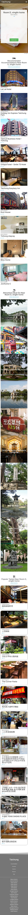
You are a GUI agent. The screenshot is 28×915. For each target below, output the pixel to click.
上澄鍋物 (5, 631)
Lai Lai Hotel (6, 89)
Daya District (14, 889)
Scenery (14, 869)
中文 (14, 874)
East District (5, 705)
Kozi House (5, 212)
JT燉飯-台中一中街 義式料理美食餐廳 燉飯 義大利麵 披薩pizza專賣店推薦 (13, 789)
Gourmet (14, 866)
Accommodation (14, 863)
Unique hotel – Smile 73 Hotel (13, 164)
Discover (14, 871)
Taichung (5, 1)
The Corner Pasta (9, 681)
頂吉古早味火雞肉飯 (10, 656)
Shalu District (14, 906)
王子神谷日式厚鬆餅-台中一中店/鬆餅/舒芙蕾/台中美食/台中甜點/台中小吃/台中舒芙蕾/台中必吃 (13, 760)
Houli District (14, 897)
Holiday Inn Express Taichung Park (13, 114)
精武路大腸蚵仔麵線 (10, 707)
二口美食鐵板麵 (8, 732)
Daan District (14, 882)
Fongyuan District (14, 894)
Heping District (14, 896)
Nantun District (14, 901)
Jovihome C (6, 284)
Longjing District (14, 899)
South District (14, 911)
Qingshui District (14, 904)
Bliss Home (5, 260)
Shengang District (14, 908)
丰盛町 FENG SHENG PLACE (14, 816)
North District (14, 14)
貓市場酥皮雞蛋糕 (9, 841)
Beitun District (14, 879)
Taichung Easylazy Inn (10, 188)
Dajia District (14, 886)
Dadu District (14, 884)
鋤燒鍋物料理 (7, 606)
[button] (26, 2)
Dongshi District (14, 891)
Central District (4, 111)
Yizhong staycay (8, 236)
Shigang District (14, 909)
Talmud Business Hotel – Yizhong (11, 140)
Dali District (14, 887)
